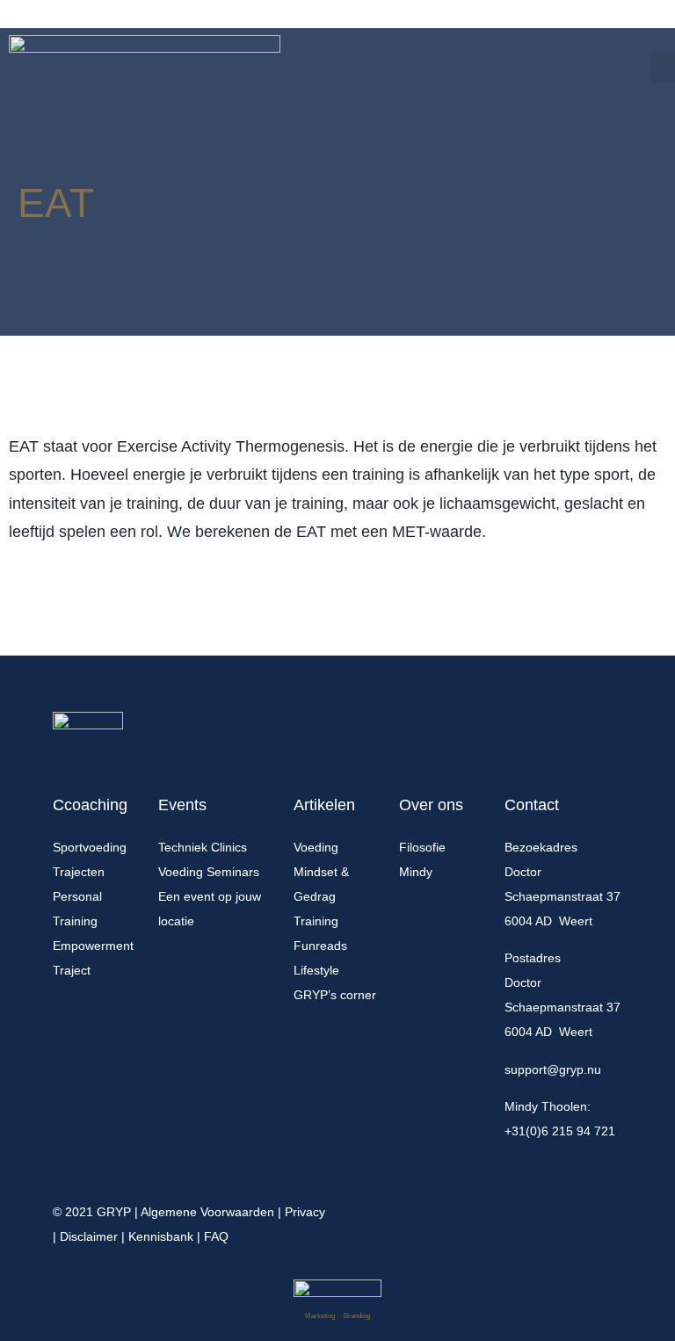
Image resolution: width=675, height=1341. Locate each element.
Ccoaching (90, 805)
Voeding (316, 847)
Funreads (320, 946)
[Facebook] (552, 1206)
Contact (531, 805)
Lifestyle (316, 970)
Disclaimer (89, 1236)
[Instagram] (583, 1206)
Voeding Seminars (208, 872)
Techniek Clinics (202, 847)
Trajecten (79, 872)
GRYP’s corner (335, 995)
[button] (662, 68)
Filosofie (422, 847)
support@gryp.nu (552, 1069)
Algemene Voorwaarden (207, 1212)
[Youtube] (615, 1206)
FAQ (216, 1236)
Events (182, 805)
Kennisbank (160, 1236)
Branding (357, 1316)
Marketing (320, 1316)
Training (316, 921)
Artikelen (324, 805)
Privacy (305, 1212)
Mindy (415, 872)
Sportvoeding (90, 847)
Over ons (431, 805)
